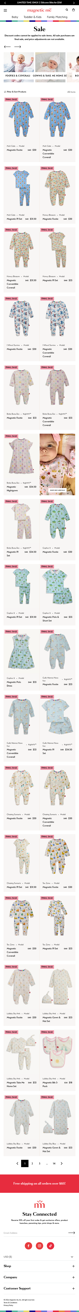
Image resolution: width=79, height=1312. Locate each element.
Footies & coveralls (19, 75)
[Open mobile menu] (5, 10)
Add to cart (21, 137)
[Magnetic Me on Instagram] (39, 1245)
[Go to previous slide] (5, 2)
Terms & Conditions (10, 1303)
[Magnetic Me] (39, 10)
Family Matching (57, 17)
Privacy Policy (8, 1305)
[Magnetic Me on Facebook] (28, 1245)
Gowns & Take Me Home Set (50, 75)
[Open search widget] (67, 10)
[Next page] (61, 1163)
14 (54, 1163)
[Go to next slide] (73, 2)
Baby (15, 17)
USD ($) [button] (8, 1256)
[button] (73, 10)
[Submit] (71, 1232)
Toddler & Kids (33, 17)
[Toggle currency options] (72, 1256)
